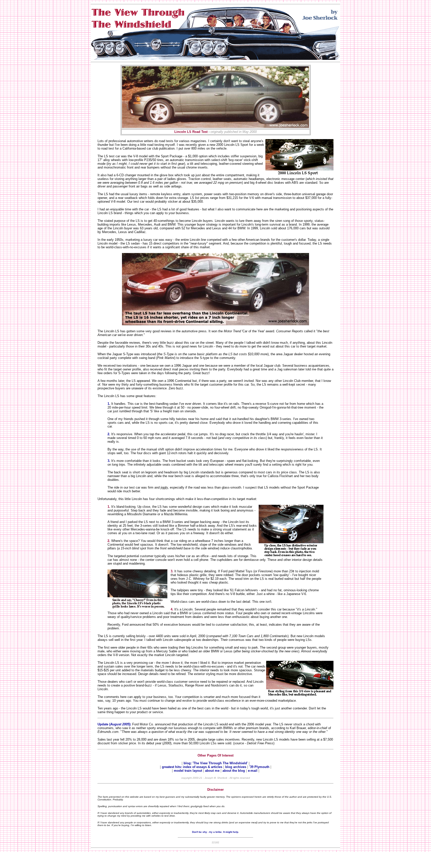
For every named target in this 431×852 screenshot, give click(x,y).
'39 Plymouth (259, 767)
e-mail (253, 770)
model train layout (188, 770)
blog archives (236, 767)
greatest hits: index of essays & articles (192, 767)
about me (212, 770)
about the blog (233, 770)
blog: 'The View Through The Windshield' (216, 763)
